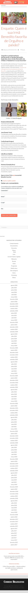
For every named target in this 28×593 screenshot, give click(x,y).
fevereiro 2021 (14, 431)
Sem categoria (14, 270)
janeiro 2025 (14, 324)
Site (2, 208)
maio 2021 (14, 424)
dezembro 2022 (14, 380)
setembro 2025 (14, 311)
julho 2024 (14, 336)
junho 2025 (14, 313)
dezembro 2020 (14, 436)
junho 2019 (14, 477)
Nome (3, 196)
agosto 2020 (14, 445)
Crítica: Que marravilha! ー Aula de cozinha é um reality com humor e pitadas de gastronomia (14, 568)
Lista (14, 254)
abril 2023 (14, 371)
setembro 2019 (14, 470)
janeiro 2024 (14, 350)
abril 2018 (14, 510)
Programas (14, 266)
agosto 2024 (14, 334)
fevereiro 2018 (14, 514)
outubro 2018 (14, 496)
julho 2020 (14, 447)
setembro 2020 (14, 443)
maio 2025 (14, 315)
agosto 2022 (14, 389)
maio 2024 (14, 341)
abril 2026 (14, 294)
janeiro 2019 (14, 489)
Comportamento (14, 243)
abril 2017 (14, 538)
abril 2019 (14, 482)
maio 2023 (14, 368)
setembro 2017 (14, 526)
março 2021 (14, 429)
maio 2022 (14, 396)
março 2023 (14, 373)
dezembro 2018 (14, 491)
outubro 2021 (14, 412)
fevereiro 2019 (14, 487)
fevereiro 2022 (14, 403)
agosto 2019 (14, 473)
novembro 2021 (14, 410)
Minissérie (14, 259)
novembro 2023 (14, 355)
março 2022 (14, 401)
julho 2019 (14, 475)
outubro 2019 (14, 468)
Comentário (4, 190)
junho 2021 (14, 422)
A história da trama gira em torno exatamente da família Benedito (13, 69)
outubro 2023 (14, 357)
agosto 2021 (14, 417)
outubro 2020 (14, 440)
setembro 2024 (14, 331)
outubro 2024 (14, 329)
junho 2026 (14, 290)
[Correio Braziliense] (8, 2)
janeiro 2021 (14, 433)
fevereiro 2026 (14, 299)
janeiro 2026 (14, 301)
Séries (14, 273)
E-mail (3, 202)
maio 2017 (14, 535)
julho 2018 (14, 503)
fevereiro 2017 (14, 542)
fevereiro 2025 (14, 322)
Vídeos (14, 277)
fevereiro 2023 (14, 375)
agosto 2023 (14, 362)
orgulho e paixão (11, 180)
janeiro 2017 (14, 544)
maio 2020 (14, 452)
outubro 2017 (14, 524)
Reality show (14, 268)
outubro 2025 (14, 308)
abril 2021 (14, 426)
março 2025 (14, 320)
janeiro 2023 (14, 378)
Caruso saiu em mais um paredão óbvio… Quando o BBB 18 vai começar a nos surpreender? (14, 557)
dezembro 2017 (14, 519)
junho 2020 (14, 450)
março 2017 (14, 540)
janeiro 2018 (14, 517)
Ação (14, 252)
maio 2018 (14, 507)
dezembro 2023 (14, 352)
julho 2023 (14, 364)
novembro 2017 (14, 521)
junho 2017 (14, 533)
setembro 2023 (14, 359)
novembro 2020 (14, 438)
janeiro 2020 (14, 461)
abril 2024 (14, 343)
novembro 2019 (14, 466)
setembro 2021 (14, 415)
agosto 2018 (14, 500)
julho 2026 (14, 287)
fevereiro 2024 (14, 348)
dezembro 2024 (14, 327)
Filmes (14, 250)
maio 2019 (14, 480)
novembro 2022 (14, 382)
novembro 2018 (14, 494)
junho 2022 (14, 394)
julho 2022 (14, 392)
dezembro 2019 (14, 463)
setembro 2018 (14, 498)
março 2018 (14, 512)
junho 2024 (14, 338)
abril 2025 (14, 318)
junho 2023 (14, 366)
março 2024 (14, 345)
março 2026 (14, 297)
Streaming (14, 275)
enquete (4, 180)
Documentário (14, 246)
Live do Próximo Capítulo (14, 256)
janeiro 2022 (14, 406)
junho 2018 (14, 505)
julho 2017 (14, 531)
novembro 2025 (14, 306)
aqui (14, 175)
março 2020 (14, 456)
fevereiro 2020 (14, 459)
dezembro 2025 (14, 304)
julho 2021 (14, 419)
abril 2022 (14, 399)
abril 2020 (14, 454)
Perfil (14, 263)
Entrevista (14, 248)
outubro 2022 (14, 385)
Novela (23, 49)
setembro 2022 (14, 387)
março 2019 (14, 484)
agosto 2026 (14, 285)
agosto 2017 (14, 528)
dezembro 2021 (14, 408)
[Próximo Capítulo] (20, 2)
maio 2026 (14, 292)
